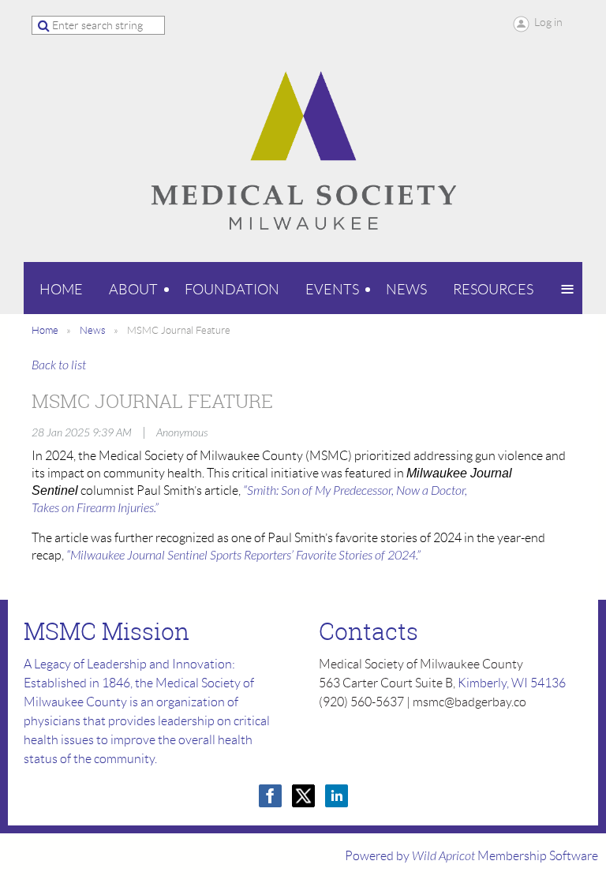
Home (45, 330)
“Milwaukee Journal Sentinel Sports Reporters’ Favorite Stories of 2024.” (243, 555)
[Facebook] (270, 795)
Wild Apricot (443, 856)
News (93, 330)
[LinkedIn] (336, 795)
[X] (303, 795)
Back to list (59, 365)
